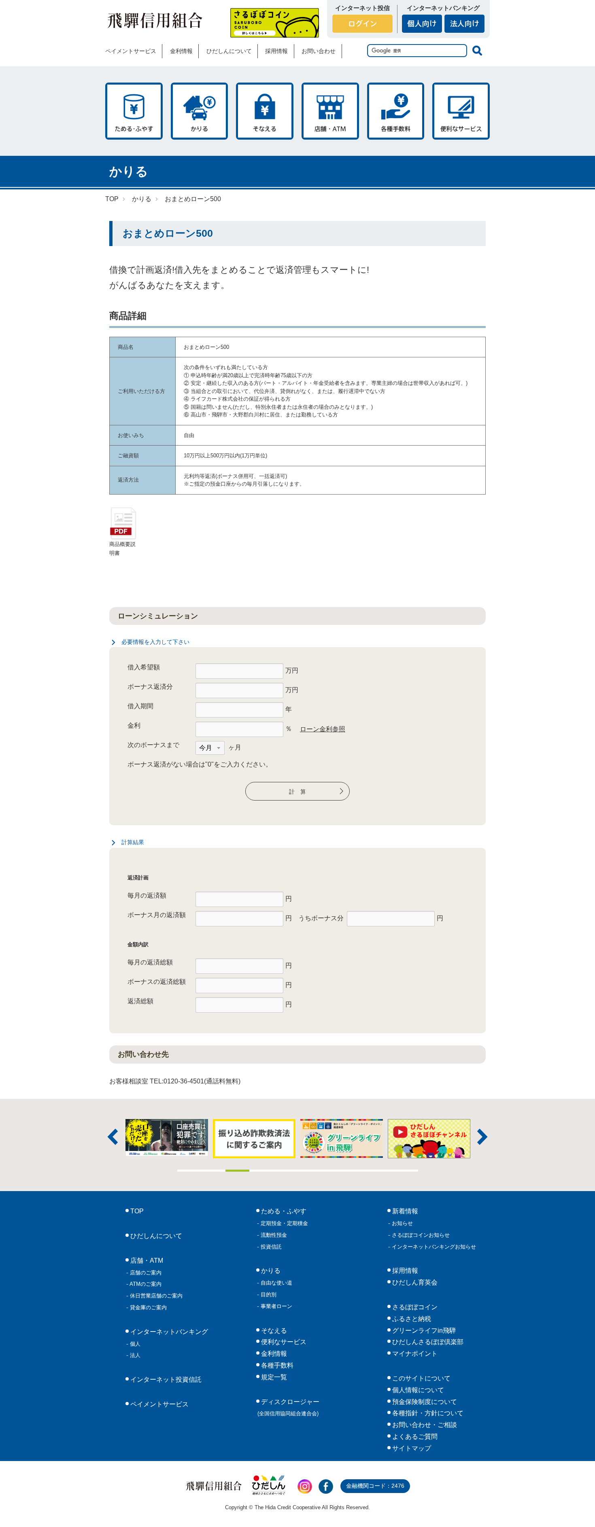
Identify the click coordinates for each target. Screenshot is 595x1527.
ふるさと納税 (411, 1318)
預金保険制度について (424, 1401)
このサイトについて (420, 1378)
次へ (482, 1137)
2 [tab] (213, 1171)
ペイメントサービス (130, 51)
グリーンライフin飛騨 (423, 1330)
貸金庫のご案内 (147, 1307)
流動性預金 (273, 1235)
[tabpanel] (341, 1139)
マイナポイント (414, 1353)
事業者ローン (275, 1306)
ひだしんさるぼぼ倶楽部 (427, 1341)
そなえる (264, 111)
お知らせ (401, 1223)
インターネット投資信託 (165, 1379)
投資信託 (270, 1247)
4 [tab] (261, 1171)
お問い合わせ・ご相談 (424, 1424)
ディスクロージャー (288, 1407)
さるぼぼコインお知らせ (420, 1235)
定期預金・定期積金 (283, 1223)
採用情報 (276, 51)
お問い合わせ (319, 51)
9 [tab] (382, 1171)
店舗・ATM (330, 111)
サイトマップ (411, 1448)
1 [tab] (189, 1171)
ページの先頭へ (578, 1510)
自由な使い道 (275, 1283)
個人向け (422, 23)
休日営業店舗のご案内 (155, 1296)
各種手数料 (396, 111)
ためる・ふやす (134, 111)
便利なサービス (461, 111)
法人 (134, 1355)
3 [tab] (237, 1171)
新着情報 (404, 1211)
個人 (134, 1344)
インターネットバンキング (168, 1331)
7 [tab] (334, 1171)
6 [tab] (310, 1171)
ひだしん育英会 (414, 1282)
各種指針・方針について (427, 1413)
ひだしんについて (229, 51)
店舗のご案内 (145, 1273)
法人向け (464, 23)
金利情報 (181, 51)
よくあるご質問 (414, 1436)
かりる (199, 111)
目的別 (267, 1294)
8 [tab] (358, 1171)
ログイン (362, 23)
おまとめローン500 (193, 198)
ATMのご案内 (145, 1284)
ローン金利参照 (322, 729)
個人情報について (417, 1390)
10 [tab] (406, 1171)
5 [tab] (286, 1171)
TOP (112, 198)
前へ (112, 1137)
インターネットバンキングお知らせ (433, 1247)
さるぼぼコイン (274, 23)
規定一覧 (273, 1377)
